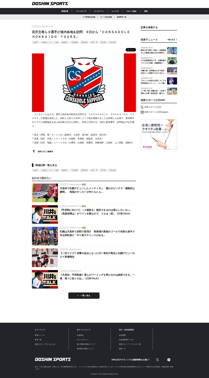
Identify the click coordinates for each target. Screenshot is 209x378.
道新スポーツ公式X (152, 107)
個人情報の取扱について (86, 344)
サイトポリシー (83, 340)
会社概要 (122, 335)
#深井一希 (94, 42)
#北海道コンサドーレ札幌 (49, 42)
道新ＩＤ (122, 349)
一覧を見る (171, 39)
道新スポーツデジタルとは (45, 344)
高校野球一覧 (121, 17)
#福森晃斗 (64, 42)
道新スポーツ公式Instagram (156, 112)
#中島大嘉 (112, 42)
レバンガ (115, 11)
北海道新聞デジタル (126, 340)
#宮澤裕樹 (74, 42)
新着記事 (64, 11)
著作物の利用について (85, 349)
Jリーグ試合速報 (106, 17)
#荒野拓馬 (84, 42)
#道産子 (35, 42)
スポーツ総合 (131, 11)
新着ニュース (40, 335)
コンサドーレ (99, 11)
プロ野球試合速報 (89, 17)
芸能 (146, 11)
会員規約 (80, 335)
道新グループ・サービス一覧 (130, 344)
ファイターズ (81, 11)
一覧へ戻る (85, 296)
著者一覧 (38, 340)
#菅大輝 (103, 42)
